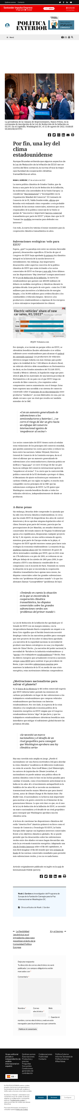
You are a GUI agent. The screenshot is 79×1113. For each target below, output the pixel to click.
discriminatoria (31, 194)
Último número (65, 22)
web (59, 866)
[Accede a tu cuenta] (69, 37)
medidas (28, 219)
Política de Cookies (22, 1109)
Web (50, 1008)
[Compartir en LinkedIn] (63, 135)
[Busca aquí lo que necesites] (72, 37)
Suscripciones (28, 1057)
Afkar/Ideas (60, 1061)
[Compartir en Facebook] (49, 135)
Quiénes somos (10, 2)
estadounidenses (44, 654)
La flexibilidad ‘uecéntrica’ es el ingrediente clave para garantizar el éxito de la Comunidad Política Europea (24, 939)
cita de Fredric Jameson (23, 846)
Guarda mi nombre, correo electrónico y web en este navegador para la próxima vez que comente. (39, 1020)
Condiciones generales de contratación (27, 1070)
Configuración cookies (17, 1100)
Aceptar (41, 1097)
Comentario (23, 977)
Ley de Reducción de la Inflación (32, 277)
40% (21, 376)
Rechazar (54, 1097)
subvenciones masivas (43, 664)
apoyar (17, 654)
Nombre (22, 1008)
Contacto (21, 2)
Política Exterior (62, 1054)
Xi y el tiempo (56, 931)
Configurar (67, 1097)
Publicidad (43, 1057)
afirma (52, 200)
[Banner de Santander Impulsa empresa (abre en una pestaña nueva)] (39, 8)
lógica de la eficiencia (27, 688)
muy (27, 465)
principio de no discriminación (45, 391)
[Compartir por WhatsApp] (58, 135)
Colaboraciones (45, 1054)
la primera (48, 255)
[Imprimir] (72, 135)
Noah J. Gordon (20, 180)
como (23, 661)
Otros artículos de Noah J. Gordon (35, 907)
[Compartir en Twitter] (54, 135)
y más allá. (47, 271)
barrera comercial (53, 213)
